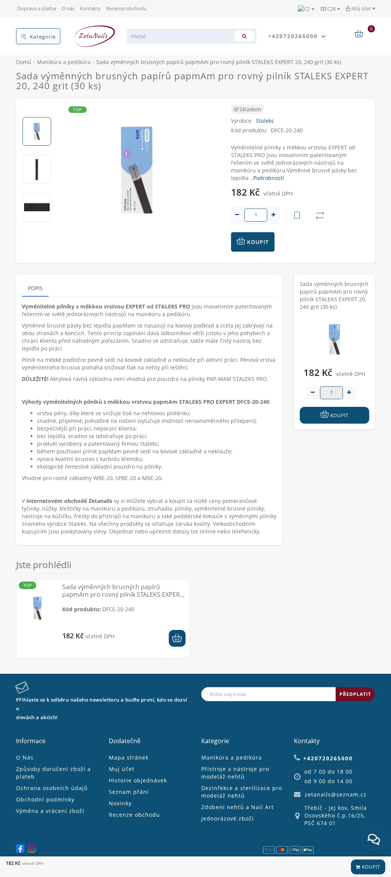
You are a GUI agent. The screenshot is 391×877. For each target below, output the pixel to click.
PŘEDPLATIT (355, 694)
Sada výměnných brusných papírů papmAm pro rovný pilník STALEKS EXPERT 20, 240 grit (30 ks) (122, 594)
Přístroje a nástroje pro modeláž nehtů (235, 772)
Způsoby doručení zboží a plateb (53, 772)
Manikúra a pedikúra (231, 757)
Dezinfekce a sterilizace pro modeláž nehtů (241, 791)
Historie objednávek (138, 780)
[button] (37, 110)
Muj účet (121, 769)
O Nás (25, 757)
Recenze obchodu (126, 8)
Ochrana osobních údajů (52, 788)
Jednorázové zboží (227, 818)
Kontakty (90, 8)
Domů (23, 62)
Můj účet (361, 8)
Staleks (265, 120)
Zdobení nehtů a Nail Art (237, 807)
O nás (67, 8)
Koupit (370, 867)
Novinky (120, 803)
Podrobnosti (268, 178)
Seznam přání (129, 791)
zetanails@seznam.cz (336, 794)
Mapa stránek (129, 757)
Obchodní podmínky (45, 799)
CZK (331, 8)
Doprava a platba (36, 8)
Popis (35, 288)
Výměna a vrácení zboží (50, 810)
